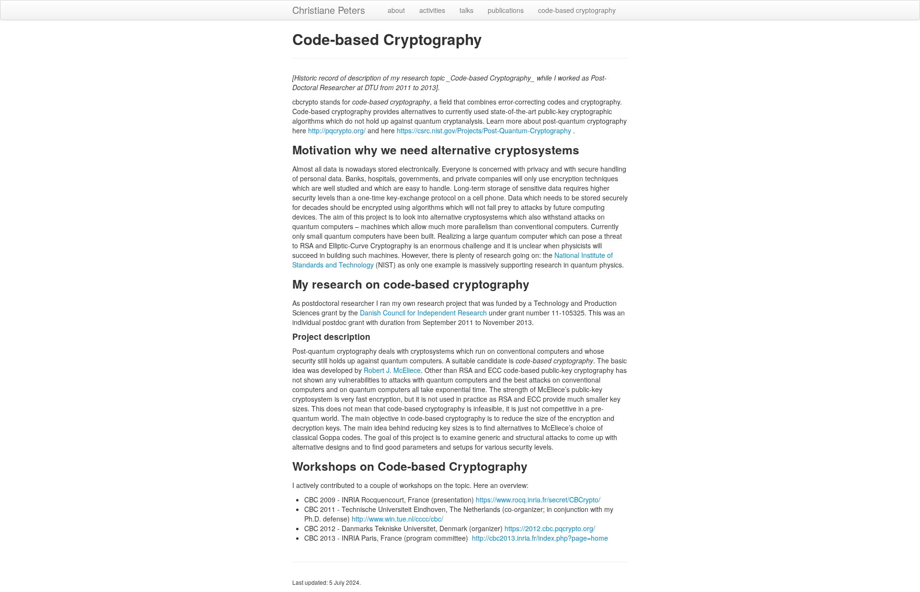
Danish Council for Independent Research (423, 312)
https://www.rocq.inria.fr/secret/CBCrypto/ (538, 499)
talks (466, 10)
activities (432, 10)
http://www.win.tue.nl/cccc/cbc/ (397, 518)
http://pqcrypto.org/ (337, 130)
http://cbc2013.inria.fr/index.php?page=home (540, 538)
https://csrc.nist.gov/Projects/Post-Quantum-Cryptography (484, 130)
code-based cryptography (577, 10)
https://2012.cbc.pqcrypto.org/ (550, 528)
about (396, 10)
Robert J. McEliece (392, 370)
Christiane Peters (328, 10)
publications (506, 10)
